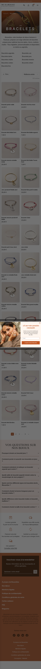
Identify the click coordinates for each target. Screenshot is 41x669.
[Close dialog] (40, 323)
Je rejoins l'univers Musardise (31, 342)
